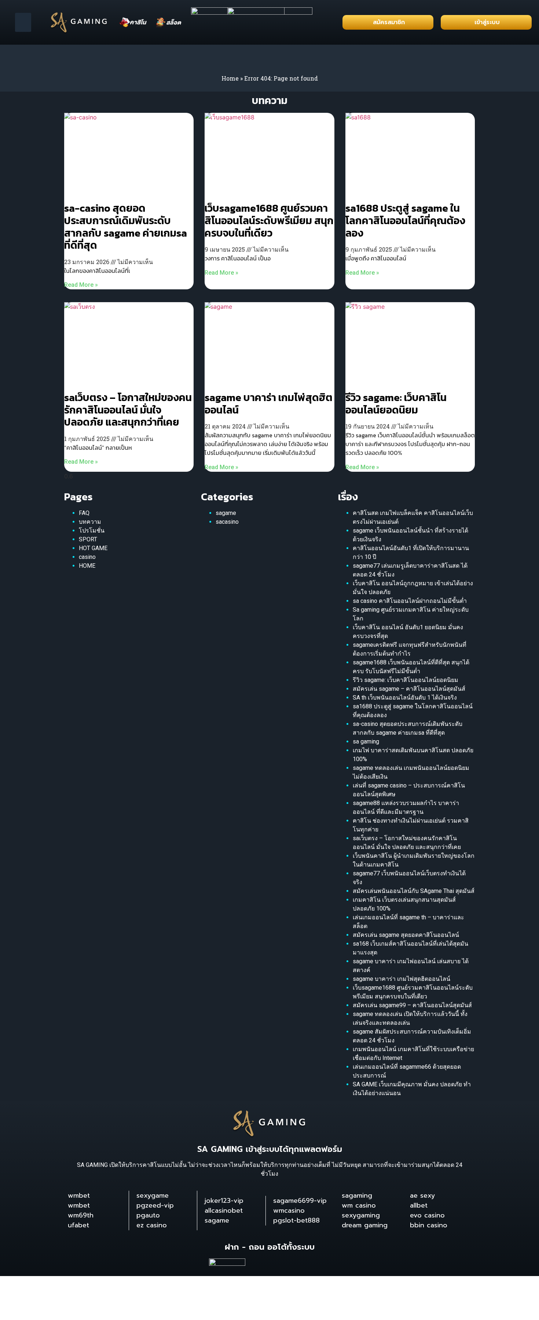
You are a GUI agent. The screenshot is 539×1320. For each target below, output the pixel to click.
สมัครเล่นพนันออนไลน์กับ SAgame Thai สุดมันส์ (413, 890)
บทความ (90, 521)
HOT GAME (93, 548)
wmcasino (289, 1210)
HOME (87, 565)
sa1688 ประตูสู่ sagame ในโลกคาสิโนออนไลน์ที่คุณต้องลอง (405, 220)
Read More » (81, 284)
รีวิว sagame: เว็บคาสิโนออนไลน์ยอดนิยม (396, 404)
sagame (226, 512)
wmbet (79, 1195)
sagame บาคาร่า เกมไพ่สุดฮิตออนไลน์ (269, 404)
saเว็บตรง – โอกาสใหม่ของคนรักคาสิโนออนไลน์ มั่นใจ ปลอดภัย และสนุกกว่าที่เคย (128, 410)
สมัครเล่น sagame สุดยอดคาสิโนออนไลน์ (406, 934)
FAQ (84, 512)
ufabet (78, 1225)
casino (87, 556)
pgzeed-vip (155, 1205)
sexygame (152, 1195)
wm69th (81, 1215)
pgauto (148, 1215)
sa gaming (366, 741)
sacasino (227, 521)
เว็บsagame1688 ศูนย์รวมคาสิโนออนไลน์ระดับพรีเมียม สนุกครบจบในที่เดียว (269, 220)
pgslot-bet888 (296, 1220)
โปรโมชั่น (91, 530)
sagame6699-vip (300, 1200)
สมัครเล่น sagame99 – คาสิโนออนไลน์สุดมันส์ (412, 1005)
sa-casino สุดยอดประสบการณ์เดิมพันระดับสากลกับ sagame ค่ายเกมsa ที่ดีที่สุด (125, 226)
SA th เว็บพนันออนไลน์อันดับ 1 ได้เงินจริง (405, 697)
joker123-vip (224, 1200)
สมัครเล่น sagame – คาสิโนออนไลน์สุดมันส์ (409, 688)
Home (230, 78)
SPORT (88, 539)
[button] (23, 22)
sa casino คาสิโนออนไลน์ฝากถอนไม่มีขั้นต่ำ (410, 600)
